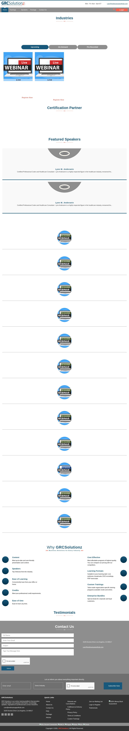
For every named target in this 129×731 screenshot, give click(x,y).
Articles (48, 717)
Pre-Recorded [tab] (92, 47)
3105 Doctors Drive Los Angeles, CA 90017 (18, 711)
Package (33, 10)
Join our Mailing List (95, 701)
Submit (9, 668)
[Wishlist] (108, 10)
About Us (49, 705)
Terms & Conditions (74, 715)
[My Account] (105, 10)
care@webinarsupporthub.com (117, 4)
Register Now (27, 97)
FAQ (47, 711)
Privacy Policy (72, 712)
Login (121, 10)
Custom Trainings (73, 719)
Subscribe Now (114, 686)
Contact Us (43, 10)
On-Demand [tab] (63, 47)
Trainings (13, 10)
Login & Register (94, 705)
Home (5, 10)
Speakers (24, 10)
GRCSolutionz (63, 728)
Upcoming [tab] (35, 47)
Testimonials (93, 708)
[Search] (101, 10)
